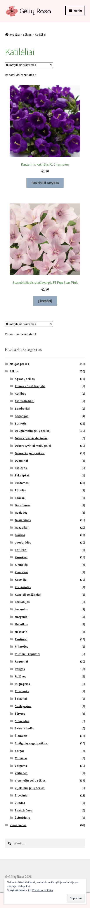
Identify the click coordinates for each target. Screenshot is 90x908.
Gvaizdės (21, 512)
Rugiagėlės (22, 684)
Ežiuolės (20, 490)
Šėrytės (20, 714)
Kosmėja (21, 580)
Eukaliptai (22, 475)
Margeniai (21, 617)
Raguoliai (21, 661)
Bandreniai (22, 408)
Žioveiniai (21, 795)
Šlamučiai (21, 736)
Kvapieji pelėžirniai (28, 595)
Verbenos (21, 773)
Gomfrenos (22, 505)
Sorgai (19, 751)
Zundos (20, 803)
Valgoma (21, 766)
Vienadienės (18, 825)
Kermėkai (21, 557)
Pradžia (15, 35)
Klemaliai (21, 572)
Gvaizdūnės (23, 520)
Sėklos (27, 35)
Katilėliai (21, 550)
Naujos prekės (19, 364)
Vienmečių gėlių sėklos (30, 780)
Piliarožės (21, 646)
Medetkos (21, 624)
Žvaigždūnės (23, 810)
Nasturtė (21, 632)
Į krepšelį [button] (45, 300)
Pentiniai (21, 639)
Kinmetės (21, 565)
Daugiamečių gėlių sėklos (32, 431)
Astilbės (20, 393)
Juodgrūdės (23, 542)
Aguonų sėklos (25, 379)
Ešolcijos (21, 468)
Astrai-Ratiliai (24, 401)
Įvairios (20, 535)
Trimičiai (21, 758)
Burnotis (21, 423)
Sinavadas (22, 721)
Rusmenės (22, 691)
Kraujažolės (23, 587)
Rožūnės (20, 676)
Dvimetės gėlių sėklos (30, 453)
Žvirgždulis (22, 818)
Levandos (21, 609)
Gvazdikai (21, 527)
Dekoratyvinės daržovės (31, 438)
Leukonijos (22, 602)
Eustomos (22, 483)
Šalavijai (21, 699)
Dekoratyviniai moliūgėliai (33, 446)
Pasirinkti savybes (45, 182)
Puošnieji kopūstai (27, 654)
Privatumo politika (42, 890)
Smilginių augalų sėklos (31, 743)
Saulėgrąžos (23, 706)
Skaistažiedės (24, 728)
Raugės (20, 669)
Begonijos (21, 416)
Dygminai (21, 461)
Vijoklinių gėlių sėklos (30, 788)
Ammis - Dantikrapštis (30, 386)
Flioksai (20, 498)
